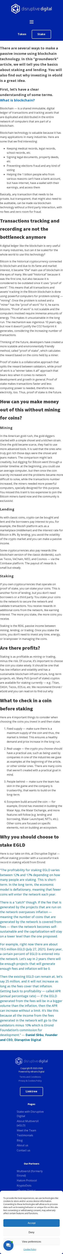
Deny (31, 1232)
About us (22, 1145)
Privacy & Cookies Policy (30, 1080)
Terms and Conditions (30, 1076)
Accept (31, 1223)
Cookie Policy (30, 1249)
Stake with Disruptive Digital (30, 1114)
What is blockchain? (17, 100)
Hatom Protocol (27, 1180)
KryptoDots (24, 1185)
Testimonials (25, 1135)
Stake (41, 34)
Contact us (23, 1150)
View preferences (31, 1241)
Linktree (31, 1091)
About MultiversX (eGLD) (28, 1123)
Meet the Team (26, 1130)
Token (22, 34)
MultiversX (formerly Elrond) (30, 1173)
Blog (20, 1140)
